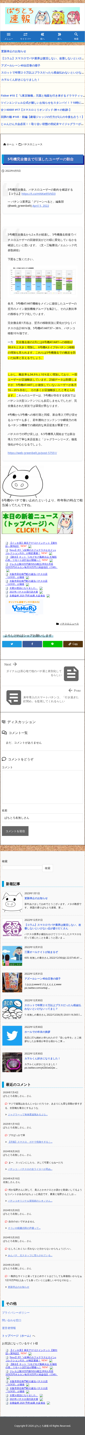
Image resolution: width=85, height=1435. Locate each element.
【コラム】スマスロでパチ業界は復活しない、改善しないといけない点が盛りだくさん (53, 926)
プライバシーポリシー (16, 1312)
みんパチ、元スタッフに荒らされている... (30, 1255)
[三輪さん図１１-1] (42, 281)
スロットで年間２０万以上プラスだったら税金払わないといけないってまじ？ (53, 1006)
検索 (5, 861)
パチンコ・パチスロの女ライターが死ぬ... (30, 1169)
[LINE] (52, 644)
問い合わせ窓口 (11, 1320)
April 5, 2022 (40, 206)
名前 (4, 810)
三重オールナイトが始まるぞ (41, 952)
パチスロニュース (32, 144)
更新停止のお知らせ (13, 51)
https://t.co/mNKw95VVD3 (39, 194)
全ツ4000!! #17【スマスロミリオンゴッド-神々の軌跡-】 (36, 110)
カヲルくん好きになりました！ (20, 79)
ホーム (10, 144)
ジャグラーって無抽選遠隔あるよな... (28, 1114)
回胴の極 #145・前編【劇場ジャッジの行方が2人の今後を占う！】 (42, 117)
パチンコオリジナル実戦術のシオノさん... (30, 1200)
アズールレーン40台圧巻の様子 (20, 65)
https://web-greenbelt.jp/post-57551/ (32, 453)
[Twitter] (12, 644)
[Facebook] (32, 644)
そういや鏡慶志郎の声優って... (24, 1228)
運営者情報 (9, 1328)
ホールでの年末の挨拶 (37, 1032)
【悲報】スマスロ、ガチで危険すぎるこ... (30, 1142)
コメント (7, 767)
